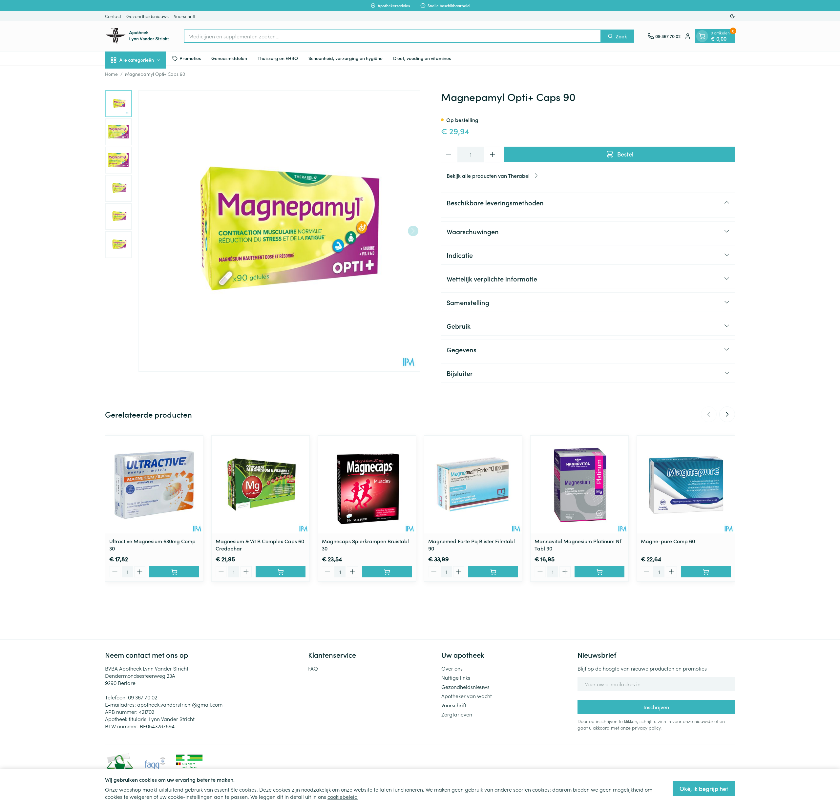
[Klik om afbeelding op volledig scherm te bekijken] (279, 231)
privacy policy (646, 727)
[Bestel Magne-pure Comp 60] (706, 571)
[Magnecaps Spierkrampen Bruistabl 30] (367, 484)
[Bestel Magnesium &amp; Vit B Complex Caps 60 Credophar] (280, 571)
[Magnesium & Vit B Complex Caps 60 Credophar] (260, 484)
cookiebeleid (342, 796)
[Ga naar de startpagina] (138, 36)
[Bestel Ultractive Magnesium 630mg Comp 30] (174, 571)
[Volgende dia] (727, 414)
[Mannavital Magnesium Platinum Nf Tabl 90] (579, 484)
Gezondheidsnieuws (147, 16)
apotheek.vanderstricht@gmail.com (179, 704)
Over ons (452, 668)
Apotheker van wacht (466, 695)
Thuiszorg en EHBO (278, 58)
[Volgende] (413, 231)
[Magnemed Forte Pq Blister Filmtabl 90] (473, 484)
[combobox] (392, 36)
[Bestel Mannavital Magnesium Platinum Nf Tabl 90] (599, 571)
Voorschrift (184, 16)
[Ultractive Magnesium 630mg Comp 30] (154, 484)
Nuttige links (455, 677)
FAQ (313, 668)
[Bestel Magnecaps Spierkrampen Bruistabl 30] (387, 571)
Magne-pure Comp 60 (668, 541)
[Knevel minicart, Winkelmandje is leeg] (702, 36)
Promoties (190, 58)
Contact (113, 16)
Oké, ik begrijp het (704, 788)
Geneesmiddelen (229, 58)
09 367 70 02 (142, 697)
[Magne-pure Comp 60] (686, 484)
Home (111, 74)
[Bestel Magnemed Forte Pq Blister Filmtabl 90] (493, 571)
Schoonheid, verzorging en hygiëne (345, 58)
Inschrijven (656, 707)
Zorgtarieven (456, 714)
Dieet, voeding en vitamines (422, 58)
